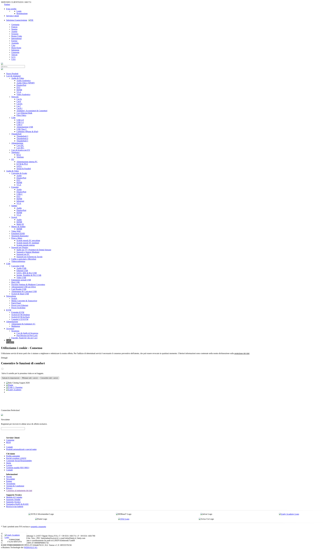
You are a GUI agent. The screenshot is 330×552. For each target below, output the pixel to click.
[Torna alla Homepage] (2, 64)
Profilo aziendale (13, 456)
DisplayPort (21, 85)
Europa (14, 41)
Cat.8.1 (19, 108)
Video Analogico (23, 94)
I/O (12, 159)
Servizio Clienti (12, 16)
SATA (19, 166)
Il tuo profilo (11, 9)
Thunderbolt (16, 134)
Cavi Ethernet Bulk (24, 113)
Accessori (10, 328)
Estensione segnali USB (21, 280)
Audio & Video (17, 78)
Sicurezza (15, 331)
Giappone (15, 52)
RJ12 (18, 155)
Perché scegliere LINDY (16, 458)
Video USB (21, 277)
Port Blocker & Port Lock (27, 335)
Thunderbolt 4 (22, 138)
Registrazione (22, 13)
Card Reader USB (18, 289)
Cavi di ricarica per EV (20, 150)
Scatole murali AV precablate (28, 240)
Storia (8, 463)
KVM (8, 310)
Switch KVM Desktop (20, 315)
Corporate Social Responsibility (19, 461)
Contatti (9, 447)
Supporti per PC (23, 254)
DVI (18, 87)
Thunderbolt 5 (22, 141)
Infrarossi (20, 201)
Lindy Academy (10, 341)
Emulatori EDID (18, 233)
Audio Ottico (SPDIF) (25, 83)
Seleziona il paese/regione (16, 20)
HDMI (19, 90)
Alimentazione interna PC (27, 162)
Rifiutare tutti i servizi (30, 378)
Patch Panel (16, 303)
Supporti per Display (19, 247)
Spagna (14, 29)
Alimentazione (17, 143)
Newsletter (10, 479)
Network (15, 97)
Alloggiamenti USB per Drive (23, 287)
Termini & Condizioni (15, 486)
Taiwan (14, 55)
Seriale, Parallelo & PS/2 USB (28, 275)
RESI (8, 442)
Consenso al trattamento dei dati (19, 490)
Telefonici (15, 152)
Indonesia (15, 50)
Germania (15, 24)
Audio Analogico (23, 80)
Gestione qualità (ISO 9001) (17, 468)
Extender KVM (17, 312)
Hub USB (15, 282)
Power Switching (18, 308)
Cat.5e (19, 99)
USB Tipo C (21, 129)
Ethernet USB (22, 270)
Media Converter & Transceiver (24, 301)
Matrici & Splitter (18, 226)
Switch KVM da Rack (20, 317)
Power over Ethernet (19, 305)
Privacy (9, 488)
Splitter (14, 206)
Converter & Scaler (19, 173)
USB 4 (19, 124)
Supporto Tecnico (13, 502)
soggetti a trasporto (38, 526)
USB (13, 118)
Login (18, 11)
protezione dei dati (241, 353)
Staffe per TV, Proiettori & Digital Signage (33, 250)
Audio (19, 175)
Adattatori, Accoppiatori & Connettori (31, 111)
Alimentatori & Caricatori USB (24, 291)
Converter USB (17, 266)
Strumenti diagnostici (19, 236)
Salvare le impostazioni (10, 378)
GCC (13, 57)
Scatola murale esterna (25, 245)
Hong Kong (16, 48)
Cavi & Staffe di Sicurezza (27, 333)
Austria (14, 31)
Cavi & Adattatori (13, 76)
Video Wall (15, 231)
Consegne (10, 440)
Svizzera (14, 34)
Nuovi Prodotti (12, 73)
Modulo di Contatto (14, 497)
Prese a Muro (16, 238)
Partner (7, 4)
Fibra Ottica (21, 115)
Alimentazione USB (24, 127)
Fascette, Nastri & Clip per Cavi (24, 338)
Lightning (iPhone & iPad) (27, 131)
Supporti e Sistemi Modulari (27, 252)
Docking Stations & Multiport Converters (28, 284)
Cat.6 (18, 101)
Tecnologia (10, 483)
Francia (14, 27)
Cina (13, 45)
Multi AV (20, 224)
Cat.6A (19, 104)
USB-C (19, 194)
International (16, 38)
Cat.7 (18, 106)
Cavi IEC (20, 148)
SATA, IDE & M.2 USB (26, 273)
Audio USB (21, 268)
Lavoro (9, 465)
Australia (15, 43)
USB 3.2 (20, 122)
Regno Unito (16, 36)
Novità (9, 477)
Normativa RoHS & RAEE (17, 504)
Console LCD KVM (19, 319)
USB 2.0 (20, 120)
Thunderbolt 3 (22, 136)
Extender (15, 187)
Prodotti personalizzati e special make (21, 449)
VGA (18, 92)
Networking (11, 296)
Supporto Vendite (13, 499)
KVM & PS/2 (22, 164)
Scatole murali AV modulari (27, 243)
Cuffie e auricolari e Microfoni (23, 259)
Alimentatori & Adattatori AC (23, 324)
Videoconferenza (18, 261)
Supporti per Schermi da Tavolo (29, 257)
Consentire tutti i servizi (49, 378)
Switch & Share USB (20, 294)
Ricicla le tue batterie (14, 506)
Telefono (20, 157)
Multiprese (15, 326)
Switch (14, 217)
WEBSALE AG (30, 547)
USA (13, 59)
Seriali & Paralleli (23, 169)
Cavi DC (20, 145)
